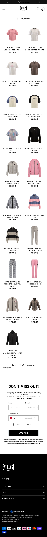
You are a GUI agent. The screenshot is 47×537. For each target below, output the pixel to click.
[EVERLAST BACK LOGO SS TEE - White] (34, 34)
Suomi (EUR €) (18, 511)
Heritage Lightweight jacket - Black (12, 353)
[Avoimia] (3, 8)
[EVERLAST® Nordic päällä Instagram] (7, 479)
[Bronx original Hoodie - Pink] (34, 168)
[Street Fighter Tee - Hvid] (12, 68)
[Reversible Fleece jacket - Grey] (12, 304)
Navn (10, 403)
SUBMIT (23, 432)
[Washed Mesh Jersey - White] (12, 135)
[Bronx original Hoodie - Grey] (12, 168)
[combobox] (12, 418)
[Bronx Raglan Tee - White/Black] (34, 101)
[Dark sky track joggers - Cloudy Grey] (12, 268)
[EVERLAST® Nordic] (23, 8)
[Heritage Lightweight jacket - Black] (12, 337)
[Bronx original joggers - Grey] (34, 235)
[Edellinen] (7, 2)
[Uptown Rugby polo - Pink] (34, 202)
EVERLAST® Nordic (26, 515)
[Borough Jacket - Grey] (34, 304)
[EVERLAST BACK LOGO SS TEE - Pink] (12, 34)
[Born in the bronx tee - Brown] (34, 68)
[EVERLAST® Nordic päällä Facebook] (3, 479)
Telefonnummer (14, 413)
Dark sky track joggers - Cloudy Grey (12, 284)
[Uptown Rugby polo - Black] (12, 235)
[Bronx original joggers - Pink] (34, 268)
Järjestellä (25, 18)
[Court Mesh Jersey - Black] (34, 135)
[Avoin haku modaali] (38, 8)
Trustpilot (6, 367)
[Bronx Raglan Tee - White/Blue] (12, 101)
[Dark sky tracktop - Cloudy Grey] (12, 202)
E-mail (27, 403)
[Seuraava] (39, 2)
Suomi (4, 511)
